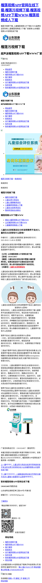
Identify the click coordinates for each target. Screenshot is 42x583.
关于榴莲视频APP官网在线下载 (17, 82)
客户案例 (8, 77)
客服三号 (26, 578)
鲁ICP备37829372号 (26, 567)
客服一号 (11, 578)
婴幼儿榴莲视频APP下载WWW (17, 220)
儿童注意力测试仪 (12, 200)
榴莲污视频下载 (11, 72)
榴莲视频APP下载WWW (14, 75)
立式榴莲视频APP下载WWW (16, 222)
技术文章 (8, 85)
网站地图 (37, 567)
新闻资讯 (8, 80)
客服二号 (18, 578)
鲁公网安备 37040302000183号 (12, 570)
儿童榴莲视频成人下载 (13, 205)
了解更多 (4, 501)
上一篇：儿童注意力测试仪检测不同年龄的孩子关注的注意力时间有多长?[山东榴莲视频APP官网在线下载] (20, 467)
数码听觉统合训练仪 (13, 210)
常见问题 (8, 560)
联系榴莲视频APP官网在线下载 (17, 88)
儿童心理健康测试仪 (13, 202)
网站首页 (8, 69)
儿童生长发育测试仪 (13, 208)
